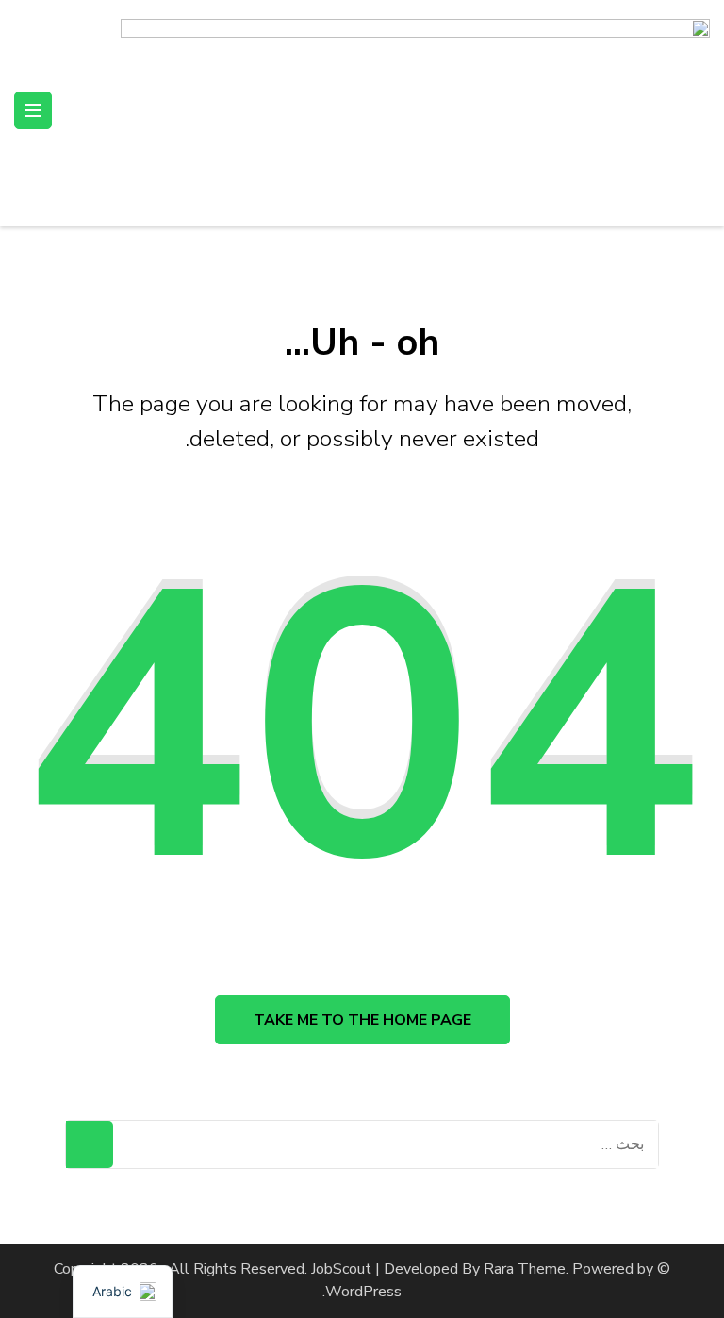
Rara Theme (525, 1269)
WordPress (363, 1291)
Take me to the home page (362, 1019)
